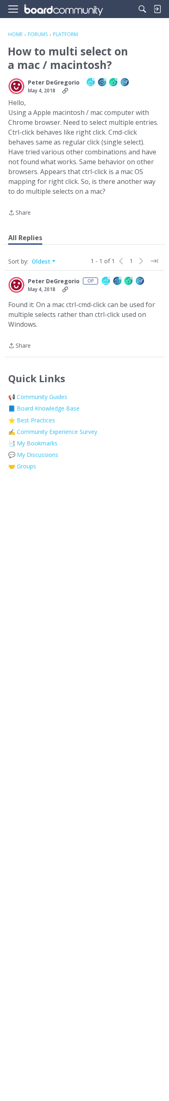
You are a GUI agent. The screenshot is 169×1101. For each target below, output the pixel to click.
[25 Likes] (114, 83)
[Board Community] (63, 9)
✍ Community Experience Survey (52, 432)
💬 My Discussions (33, 455)
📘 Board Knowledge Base (44, 408)
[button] (16, 86)
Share (19, 213)
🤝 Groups (22, 466)
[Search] (142, 9)
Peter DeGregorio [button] (54, 82)
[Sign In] (157, 9)
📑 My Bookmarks (32, 443)
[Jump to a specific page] (154, 261)
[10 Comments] (102, 83)
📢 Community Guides (37, 397)
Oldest (42, 261)
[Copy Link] (65, 90)
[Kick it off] (125, 83)
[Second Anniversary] (91, 83)
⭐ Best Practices (31, 420)
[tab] (25, 238)
